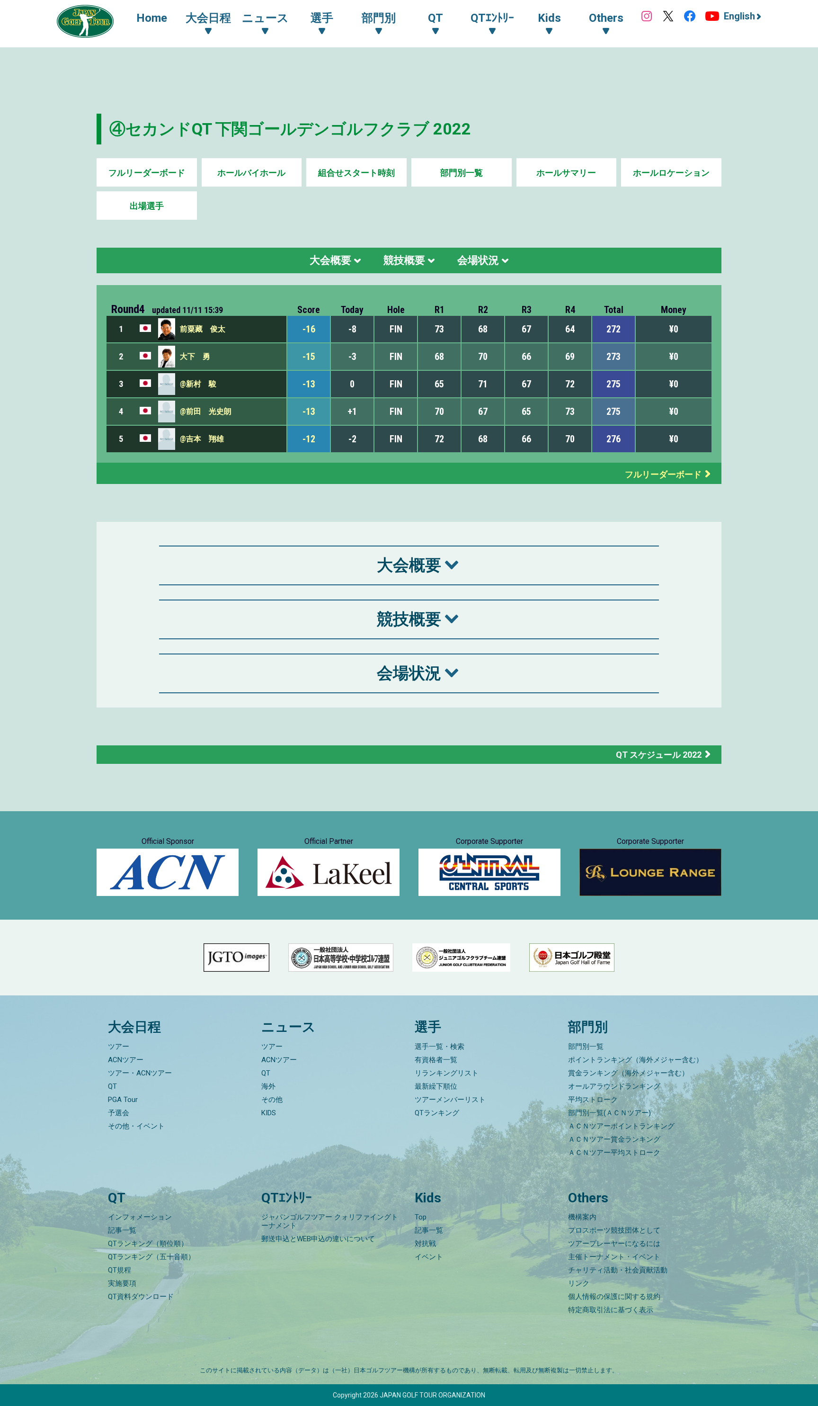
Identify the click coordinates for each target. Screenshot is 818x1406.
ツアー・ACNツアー (140, 1073)
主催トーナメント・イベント (614, 1257)
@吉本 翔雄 (202, 438)
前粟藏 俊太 (202, 328)
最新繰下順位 (436, 1086)
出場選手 (147, 206)
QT (112, 1086)
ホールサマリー (566, 173)
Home (151, 18)
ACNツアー (125, 1060)
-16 (308, 329)
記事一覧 (122, 1230)
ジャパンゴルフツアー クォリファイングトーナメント (329, 1221)
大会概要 (330, 260)
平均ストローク (593, 1099)
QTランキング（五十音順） (151, 1257)
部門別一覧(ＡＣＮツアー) (609, 1113)
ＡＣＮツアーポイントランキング (621, 1126)
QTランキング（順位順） (148, 1243)
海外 (268, 1086)
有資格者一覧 (436, 1060)
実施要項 (122, 1283)
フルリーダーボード (146, 173)
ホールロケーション (671, 173)
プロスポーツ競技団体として (614, 1230)
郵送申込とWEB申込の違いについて (318, 1239)
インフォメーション (140, 1217)
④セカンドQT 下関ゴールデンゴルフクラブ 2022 (290, 128)
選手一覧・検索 (439, 1046)
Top (421, 1217)
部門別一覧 (461, 173)
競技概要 (404, 260)
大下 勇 (195, 356)
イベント (429, 1257)
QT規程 (119, 1270)
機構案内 (582, 1217)
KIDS (268, 1113)
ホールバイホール (251, 173)
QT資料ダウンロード (141, 1296)
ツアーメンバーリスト (450, 1099)
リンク (578, 1283)
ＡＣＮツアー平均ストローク (614, 1152)
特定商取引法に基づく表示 (610, 1310)
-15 (308, 356)
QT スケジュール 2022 (659, 755)
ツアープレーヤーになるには (614, 1243)
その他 (272, 1099)
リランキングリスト (447, 1073)
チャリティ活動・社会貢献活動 (617, 1270)
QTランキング (437, 1113)
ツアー (118, 1046)
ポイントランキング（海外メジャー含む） (635, 1060)
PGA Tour (123, 1099)
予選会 (118, 1113)
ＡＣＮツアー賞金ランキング (614, 1139)
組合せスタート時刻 (356, 173)
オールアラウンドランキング (614, 1086)
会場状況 (478, 260)
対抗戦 (425, 1243)
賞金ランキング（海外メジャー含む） (628, 1073)
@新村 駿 (198, 383)
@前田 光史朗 (205, 411)
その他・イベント (136, 1126)
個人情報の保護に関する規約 (614, 1296)
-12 (308, 439)
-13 (308, 384)
